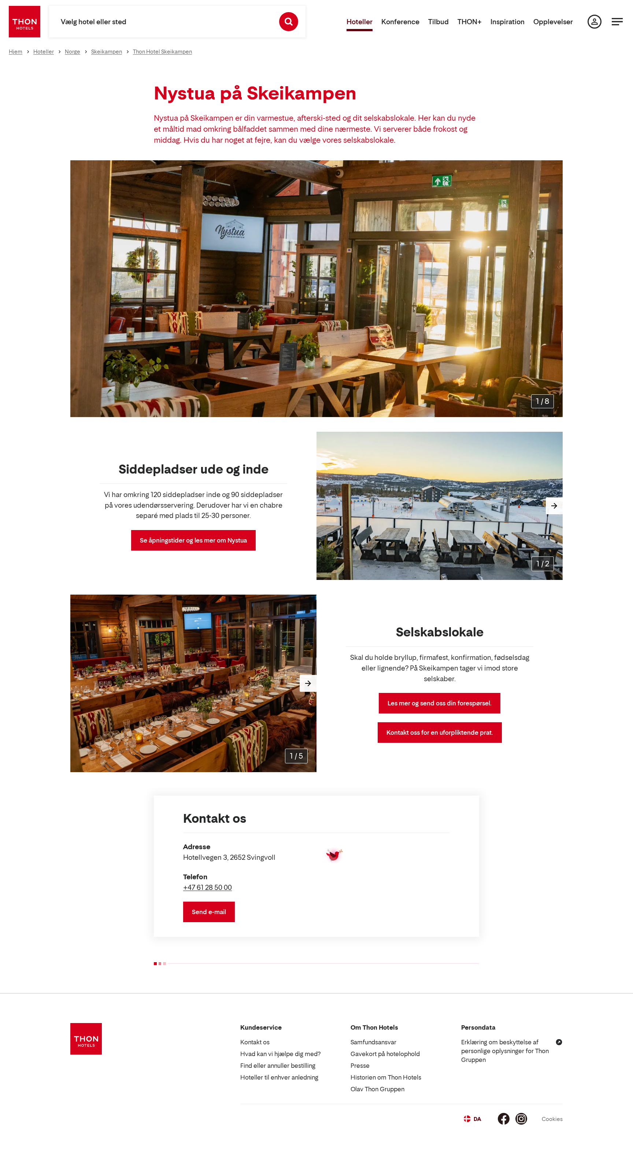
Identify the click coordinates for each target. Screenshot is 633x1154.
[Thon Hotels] (24, 21)
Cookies (552, 1119)
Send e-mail (209, 912)
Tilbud (438, 22)
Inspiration (508, 22)
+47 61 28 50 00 (207, 887)
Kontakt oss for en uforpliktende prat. (439, 732)
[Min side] (594, 22)
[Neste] (554, 288)
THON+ (470, 22)
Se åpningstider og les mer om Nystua (193, 540)
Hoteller (360, 22)
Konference (400, 22)
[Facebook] (504, 1119)
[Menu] (617, 22)
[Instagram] (521, 1119)
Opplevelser (553, 22)
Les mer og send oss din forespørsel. (440, 703)
